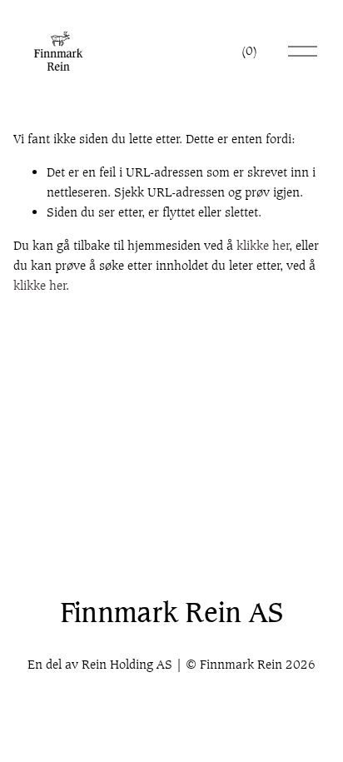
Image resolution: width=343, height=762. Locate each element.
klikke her (263, 245)
